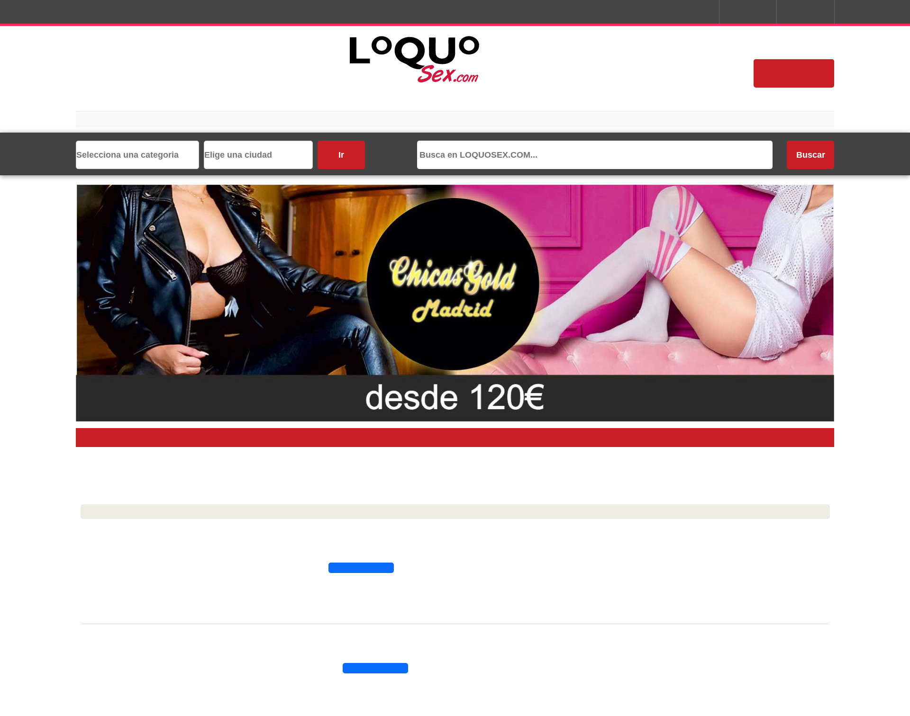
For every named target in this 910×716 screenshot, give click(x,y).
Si (402, 404)
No (507, 404)
